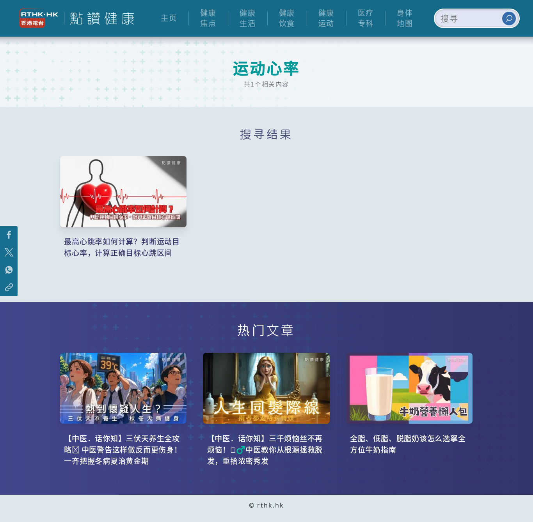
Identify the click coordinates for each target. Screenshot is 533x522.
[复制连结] (9, 287)
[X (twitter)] (9, 252)
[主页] (99, 18)
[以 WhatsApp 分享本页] (9, 270)
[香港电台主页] (35, 18)
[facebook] (9, 235)
